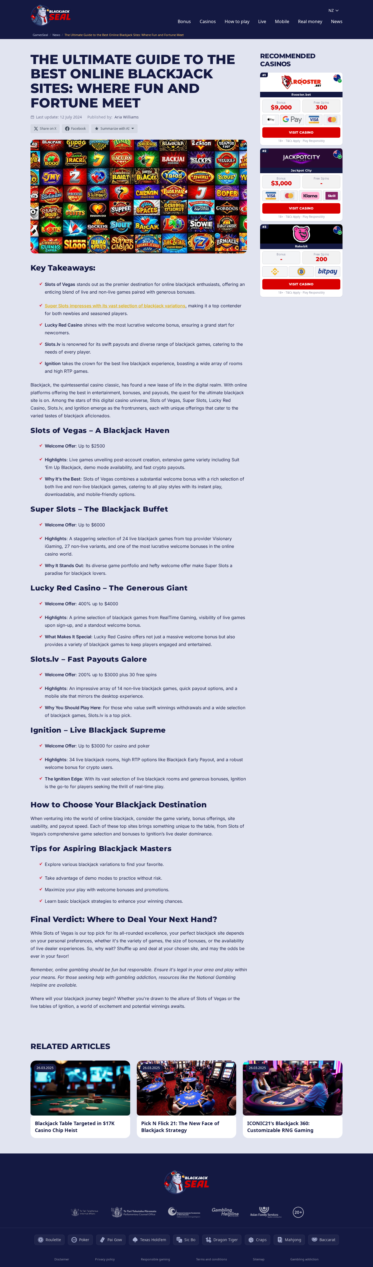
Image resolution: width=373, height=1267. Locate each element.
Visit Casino (301, 132)
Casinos (208, 21)
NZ (331, 10)
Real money (310, 21)
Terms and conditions (211, 1259)
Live (262, 21)
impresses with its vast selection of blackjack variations (127, 305)
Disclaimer (61, 1259)
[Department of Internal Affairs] (84, 1212)
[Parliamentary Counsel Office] (134, 1212)
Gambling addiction (304, 1259)
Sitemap (259, 1259)
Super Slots (57, 305)
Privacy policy (105, 1259)
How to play (237, 21)
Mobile (282, 21)
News (337, 21)
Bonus (184, 21)
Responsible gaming (155, 1259)
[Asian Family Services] (266, 1212)
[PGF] (184, 1212)
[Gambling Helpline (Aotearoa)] (225, 1212)
